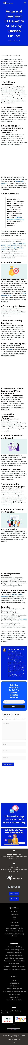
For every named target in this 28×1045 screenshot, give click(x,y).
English (14, 1029)
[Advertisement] (14, 162)
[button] (25, 2)
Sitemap (14, 1026)
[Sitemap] (14, 1024)
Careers (14, 936)
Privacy (14, 1042)
